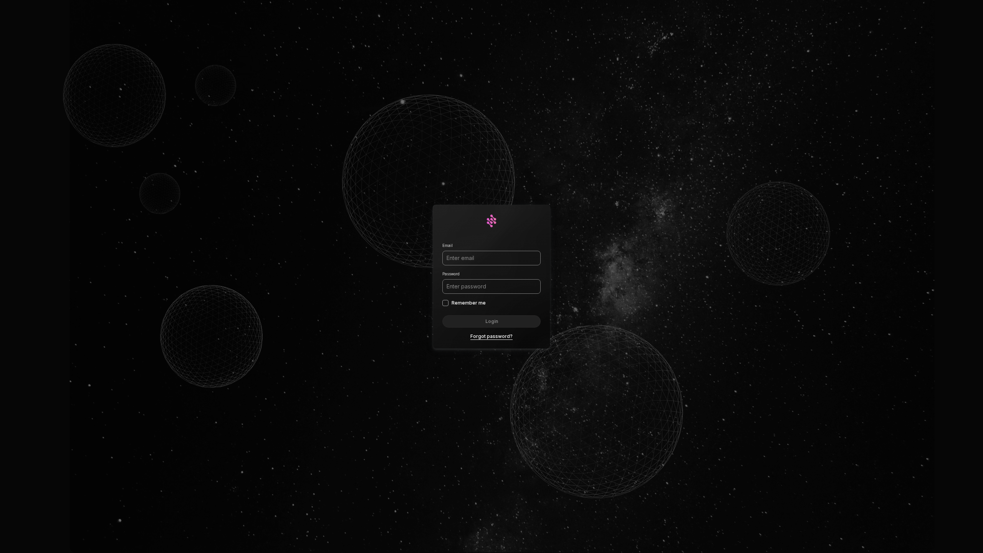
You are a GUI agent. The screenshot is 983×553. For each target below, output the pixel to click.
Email (447, 245)
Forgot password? (491, 336)
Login (491, 321)
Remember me (469, 303)
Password (451, 274)
